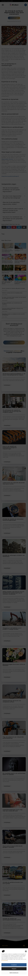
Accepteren (14, 964)
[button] (26, 951)
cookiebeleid (4, 960)
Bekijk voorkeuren (14, 972)
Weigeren (14, 968)
